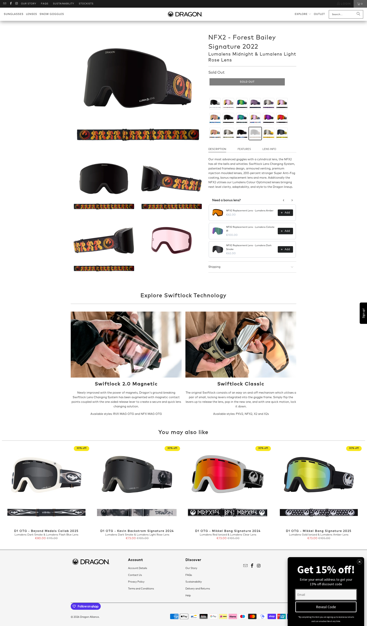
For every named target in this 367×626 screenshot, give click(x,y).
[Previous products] (283, 200)
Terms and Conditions (141, 589)
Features (244, 149)
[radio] (215, 103)
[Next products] (292, 200)
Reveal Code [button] (326, 606)
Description (217, 149)
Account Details (137, 568)
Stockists (86, 4)
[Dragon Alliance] (185, 14)
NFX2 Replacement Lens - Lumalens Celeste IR (250, 229)
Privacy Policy (136, 582)
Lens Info (269, 149)
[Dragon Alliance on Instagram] (16, 3)
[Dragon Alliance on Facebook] (10, 3)
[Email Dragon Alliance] (4, 3)
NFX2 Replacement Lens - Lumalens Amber (250, 211)
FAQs (44, 4)
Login (345, 3)
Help (188, 595)
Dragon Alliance (89, 617)
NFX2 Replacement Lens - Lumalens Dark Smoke (248, 247)
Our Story (28, 4)
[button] (303, 14)
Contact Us (135, 575)
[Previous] (11, 493)
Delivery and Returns (197, 589)
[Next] (356, 493)
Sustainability (63, 4)
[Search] (358, 14)
